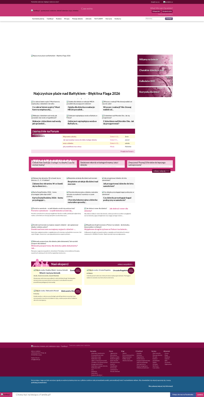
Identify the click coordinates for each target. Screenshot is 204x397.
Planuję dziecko (77, 19)
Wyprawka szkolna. (69, 137)
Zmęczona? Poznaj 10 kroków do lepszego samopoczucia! (147, 163)
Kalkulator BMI (147, 80)
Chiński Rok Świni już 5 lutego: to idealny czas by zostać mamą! (53, 163)
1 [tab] (78, 99)
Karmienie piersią (38, 19)
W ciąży (67, 19)
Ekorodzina (113, 355)
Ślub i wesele (114, 360)
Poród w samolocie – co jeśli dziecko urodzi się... (52, 210)
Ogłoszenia (113, 353)
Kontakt (139, 353)
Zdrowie (88, 19)
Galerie (167, 358)
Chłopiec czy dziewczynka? (99, 362)
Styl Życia (155, 366)
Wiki (166, 360)
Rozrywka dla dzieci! (149, 91)
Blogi (166, 355)
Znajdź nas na (155, 2)
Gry (92, 369)
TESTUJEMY (98, 19)
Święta (155, 362)
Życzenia (167, 362)
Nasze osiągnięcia (142, 366)
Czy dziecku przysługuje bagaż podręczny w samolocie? (117, 198)
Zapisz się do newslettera (165, 14)
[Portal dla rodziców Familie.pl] (55, 11)
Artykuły (167, 357)
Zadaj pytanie (77, 270)
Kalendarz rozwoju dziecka (99, 366)
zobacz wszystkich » (125, 264)
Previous (29, 76)
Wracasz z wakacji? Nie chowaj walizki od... (117, 108)
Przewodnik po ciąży (97, 355)
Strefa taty (113, 368)
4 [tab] (88, 99)
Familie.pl (50, 19)
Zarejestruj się (167, 11)
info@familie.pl (35, 359)
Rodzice (59, 19)
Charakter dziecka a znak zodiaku (151, 72)
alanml (127, 140)
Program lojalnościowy (143, 360)
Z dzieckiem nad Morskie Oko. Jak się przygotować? (118, 122)
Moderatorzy (141, 358)
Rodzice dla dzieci (96, 375)
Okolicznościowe (127, 360)
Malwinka (128, 147)
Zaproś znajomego (142, 362)
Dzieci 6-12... (114, 137)
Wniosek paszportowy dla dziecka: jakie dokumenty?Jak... (54, 247)
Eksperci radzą (114, 357)
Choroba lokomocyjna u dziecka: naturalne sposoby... (83, 201)
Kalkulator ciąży (96, 358)
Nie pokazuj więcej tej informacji (161, 386)
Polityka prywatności (143, 368)
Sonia (127, 137)
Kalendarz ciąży (96, 357)
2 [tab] (81, 99)
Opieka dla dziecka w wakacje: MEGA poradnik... (81, 108)
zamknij (200, 395)
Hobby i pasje (126, 358)
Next (137, 76)
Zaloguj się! (156, 11)
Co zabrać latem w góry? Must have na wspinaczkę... (46, 108)
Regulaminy (140, 357)
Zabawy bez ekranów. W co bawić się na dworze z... (47, 184)
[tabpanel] (83, 76)
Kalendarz (94, 373)
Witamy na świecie (148, 59)
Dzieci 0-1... (114, 140)
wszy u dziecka (68, 143)
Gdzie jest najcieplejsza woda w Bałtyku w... (82, 122)
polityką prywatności (39, 382)
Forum (167, 353)
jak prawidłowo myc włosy (72, 147)
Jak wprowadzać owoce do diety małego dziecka (80, 140)
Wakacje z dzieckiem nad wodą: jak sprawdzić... (46, 122)
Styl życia (109, 19)
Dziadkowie (113, 366)
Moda (112, 147)
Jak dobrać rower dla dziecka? (106, 209)
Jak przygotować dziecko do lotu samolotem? (118, 184)
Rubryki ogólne (114, 358)
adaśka (127, 143)
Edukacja (94, 371)
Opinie (124, 353)
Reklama (139, 355)
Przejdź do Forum (127, 151)
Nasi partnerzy (141, 364)
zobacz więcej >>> (161, 171)
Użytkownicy (114, 369)
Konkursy (118, 19)
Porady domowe (115, 371)
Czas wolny (156, 368)
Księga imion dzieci (97, 364)
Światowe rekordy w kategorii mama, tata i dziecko (99, 163)
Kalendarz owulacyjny (98, 353)
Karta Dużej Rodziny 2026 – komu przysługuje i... (47, 198)
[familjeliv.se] (168, 2)
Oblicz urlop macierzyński (99, 360)
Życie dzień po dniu (128, 355)
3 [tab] (85, 99)
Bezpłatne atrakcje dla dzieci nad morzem (83, 182)
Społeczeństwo (127, 357)
